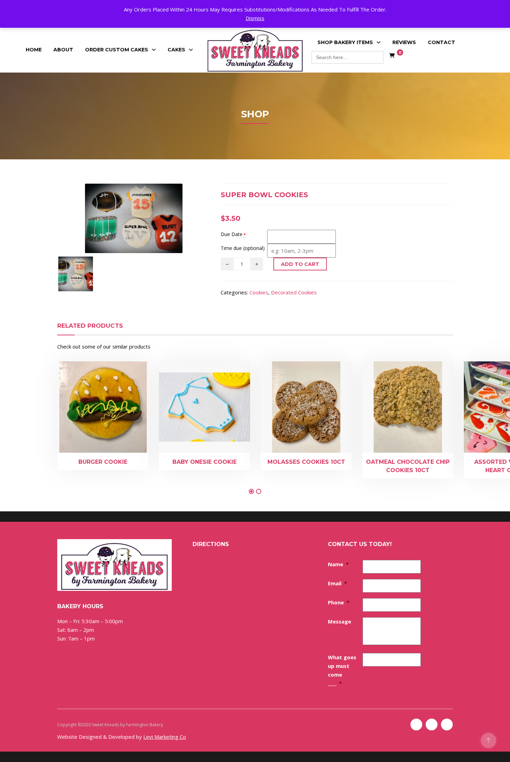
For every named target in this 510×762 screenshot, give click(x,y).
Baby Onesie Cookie (204, 462)
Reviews (404, 42)
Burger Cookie (102, 462)
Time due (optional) (243, 248)
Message (339, 621)
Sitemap (172, 725)
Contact (441, 42)
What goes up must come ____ (342, 670)
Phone (338, 602)
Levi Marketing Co (164, 736)
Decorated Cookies (294, 292)
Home (34, 50)
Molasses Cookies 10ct (306, 462)
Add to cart (300, 264)
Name (338, 564)
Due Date (232, 234)
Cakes (176, 50)
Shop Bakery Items (345, 42)
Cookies (258, 292)
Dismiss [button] (255, 18)
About (63, 50)
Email (337, 583)
